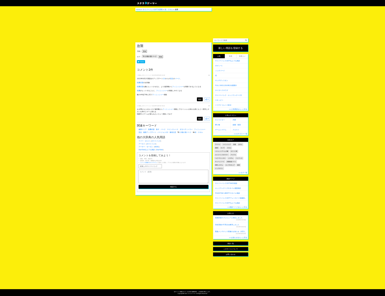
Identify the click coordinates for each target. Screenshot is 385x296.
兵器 (234, 144)
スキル (229, 148)
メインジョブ (227, 144)
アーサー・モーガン (146, 147)
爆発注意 (173, 132)
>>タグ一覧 (243, 173)
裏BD (216, 148)
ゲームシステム (220, 130)
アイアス (233, 155)
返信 (199, 99)
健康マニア (143, 129)
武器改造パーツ (231, 161)
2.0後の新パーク (151, 56)
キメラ (223, 148)
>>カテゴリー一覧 (240, 134)
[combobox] (230, 40)
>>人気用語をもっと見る (238, 109)
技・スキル (169, 9)
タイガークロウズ (221, 90)
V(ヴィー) (218, 66)
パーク (177, 79)
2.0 (164, 79)
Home (138, 9)
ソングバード (220, 71)
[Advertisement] (173, 27)
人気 (218, 56)
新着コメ (242, 56)
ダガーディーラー (186, 129)
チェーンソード (219, 161)
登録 (144, 51)
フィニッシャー (177, 87)
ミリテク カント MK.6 (223, 105)
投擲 (138, 91)
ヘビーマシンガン (220, 158)
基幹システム (219, 165)
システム (230, 158)
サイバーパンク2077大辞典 (153, 9)
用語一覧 (230, 243)
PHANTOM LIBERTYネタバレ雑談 (227, 193)
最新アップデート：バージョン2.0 (155, 132)
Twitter (141, 62)
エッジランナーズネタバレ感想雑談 (228, 188)
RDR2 (157, 147)
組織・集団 (237, 125)
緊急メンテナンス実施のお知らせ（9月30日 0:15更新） (230, 231)
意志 (171, 79)
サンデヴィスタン (221, 80)
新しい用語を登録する (230, 48)
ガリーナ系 (234, 151)
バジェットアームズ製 (221, 151)
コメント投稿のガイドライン (148, 162)
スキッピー (219, 100)
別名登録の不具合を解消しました (227, 225)
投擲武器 (140, 83)
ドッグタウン (219, 168)
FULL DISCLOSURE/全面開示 (226, 85)
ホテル (240, 144)
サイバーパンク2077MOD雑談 (226, 183)
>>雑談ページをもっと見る (237, 207)
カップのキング (230, 165)
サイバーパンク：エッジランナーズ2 (228, 95)
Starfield (159, 150)
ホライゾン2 (155, 141)
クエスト (236, 130)
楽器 (238, 165)
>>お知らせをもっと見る (238, 237)
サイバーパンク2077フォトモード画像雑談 (230, 198)
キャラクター (220, 120)
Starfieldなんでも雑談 (147, 150)
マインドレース (172, 129)
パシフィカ (239, 158)
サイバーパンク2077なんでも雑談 (227, 61)
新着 (230, 56)
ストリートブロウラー (221, 155)
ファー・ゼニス (144, 141)
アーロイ (142, 144)
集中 (157, 129)
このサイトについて (230, 249)
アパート (217, 144)
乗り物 (217, 125)
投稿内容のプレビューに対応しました (228, 218)
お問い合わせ (230, 254)
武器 (234, 120)
